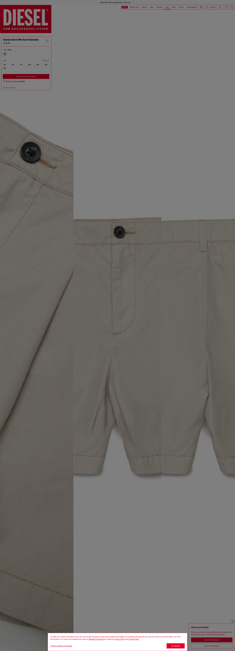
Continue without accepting (61, 646)
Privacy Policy (119, 639)
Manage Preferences (97, 639)
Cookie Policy (134, 639)
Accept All (176, 646)
